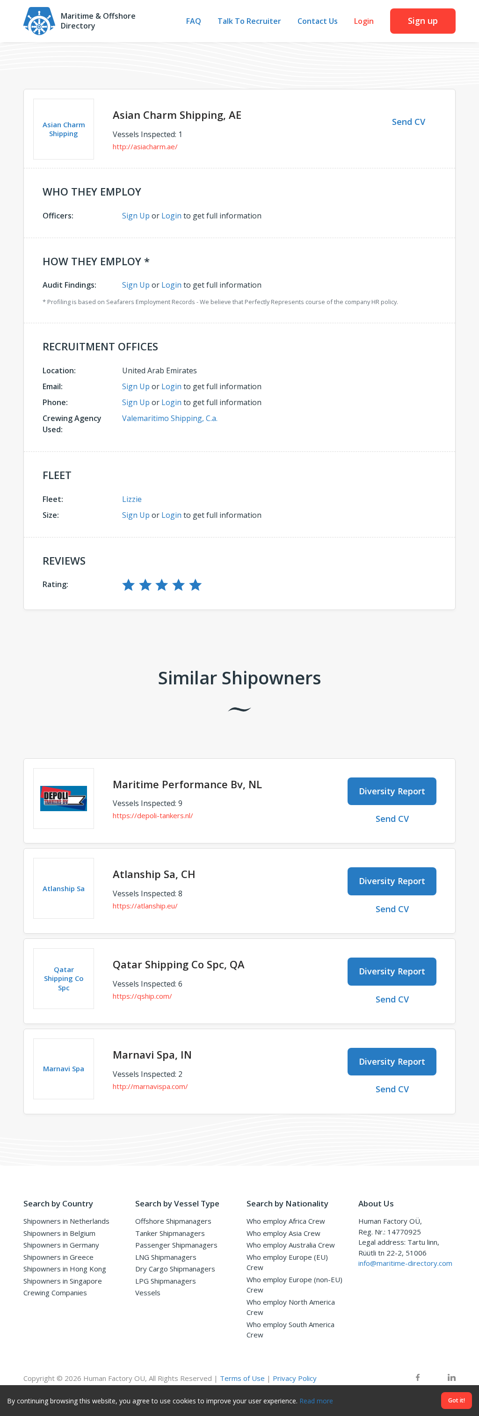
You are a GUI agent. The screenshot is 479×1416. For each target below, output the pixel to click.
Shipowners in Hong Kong (64, 1268)
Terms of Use (242, 1378)
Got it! (456, 1400)
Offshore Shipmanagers (173, 1221)
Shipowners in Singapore (62, 1280)
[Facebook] (417, 1378)
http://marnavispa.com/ (150, 1086)
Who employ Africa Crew (286, 1221)
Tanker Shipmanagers (170, 1233)
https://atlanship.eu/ (145, 905)
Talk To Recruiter (249, 21)
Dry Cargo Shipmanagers (175, 1268)
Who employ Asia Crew (283, 1233)
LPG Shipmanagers (165, 1280)
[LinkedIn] (451, 1378)
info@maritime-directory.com (405, 1263)
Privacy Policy (295, 1378)
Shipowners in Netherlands (66, 1221)
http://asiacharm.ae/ (145, 146)
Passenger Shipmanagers (176, 1244)
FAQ (193, 21)
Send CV (408, 121)
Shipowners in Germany (61, 1244)
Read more (316, 1400)
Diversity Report (392, 791)
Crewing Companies (55, 1292)
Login (364, 21)
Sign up (423, 20)
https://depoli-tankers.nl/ (153, 815)
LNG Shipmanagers (165, 1257)
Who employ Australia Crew (291, 1244)
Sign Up (136, 216)
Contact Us (318, 21)
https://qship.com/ (142, 996)
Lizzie (132, 499)
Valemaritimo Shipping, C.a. (170, 418)
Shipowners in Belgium (59, 1233)
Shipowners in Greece (58, 1257)
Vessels (147, 1292)
